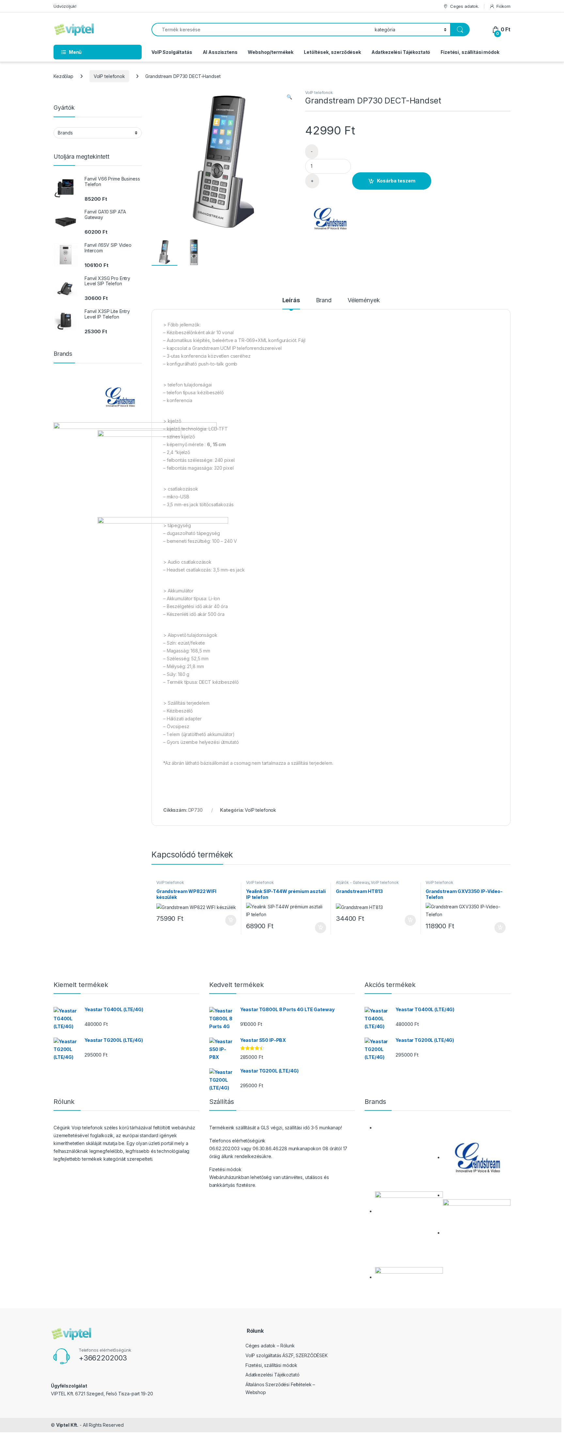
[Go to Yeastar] (409, 1277)
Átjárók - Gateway (352, 882)
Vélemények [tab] (364, 300)
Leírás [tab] (291, 300)
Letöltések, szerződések (332, 52)
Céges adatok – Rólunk (270, 1345)
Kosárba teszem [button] (227, 920)
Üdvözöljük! (65, 6)
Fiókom (503, 6)
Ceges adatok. (464, 6)
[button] (289, 97)
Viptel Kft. (67, 1425)
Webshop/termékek (270, 52)
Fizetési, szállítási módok (470, 52)
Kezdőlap (63, 76)
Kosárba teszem (396, 180)
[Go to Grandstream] (120, 397)
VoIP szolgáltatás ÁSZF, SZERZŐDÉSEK (286, 1355)
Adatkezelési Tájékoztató (401, 52)
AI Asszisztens (220, 52)
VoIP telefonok (109, 76)
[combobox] (261, 29)
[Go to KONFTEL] (409, 1211)
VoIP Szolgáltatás (171, 52)
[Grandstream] (329, 218)
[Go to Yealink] (139, 472)
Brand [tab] (324, 300)
